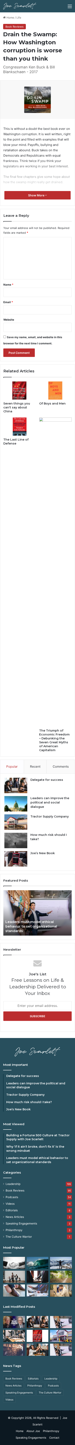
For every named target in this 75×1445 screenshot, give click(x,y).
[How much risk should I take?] (15, 840)
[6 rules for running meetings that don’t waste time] (14, 1336)
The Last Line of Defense (16, 441)
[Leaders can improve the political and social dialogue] (15, 804)
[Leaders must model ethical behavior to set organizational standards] (61, 1322)
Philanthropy (14, 1230)
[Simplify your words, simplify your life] (61, 1350)
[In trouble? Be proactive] (61, 1290)
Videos (10, 1203)
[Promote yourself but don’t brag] (61, 1263)
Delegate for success (46, 780)
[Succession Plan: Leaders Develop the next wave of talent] (38, 1263)
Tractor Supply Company (49, 816)
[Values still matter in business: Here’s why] (61, 1277)
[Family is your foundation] (14, 1277)
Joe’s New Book (42, 853)
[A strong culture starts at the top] (38, 1350)
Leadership (13, 1184)
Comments (61, 766)
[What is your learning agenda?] (14, 1350)
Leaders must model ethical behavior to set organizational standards (31, 926)
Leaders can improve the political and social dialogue (49, 802)
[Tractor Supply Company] (15, 822)
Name (8, 284)
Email (8, 302)
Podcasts (12, 1197)
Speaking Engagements (21, 1223)
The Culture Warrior (19, 1236)
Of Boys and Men (52, 403)
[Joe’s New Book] (15, 859)
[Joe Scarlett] (19, 6)
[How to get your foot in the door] (14, 1290)
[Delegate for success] (15, 785)
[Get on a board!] (38, 1290)
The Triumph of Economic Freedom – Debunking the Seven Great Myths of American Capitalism (54, 740)
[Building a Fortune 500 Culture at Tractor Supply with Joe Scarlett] (14, 1322)
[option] (37, 913)
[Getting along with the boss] (38, 1277)
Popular (12, 766)
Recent (35, 766)
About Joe (33, 1431)
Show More (36, 195)
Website (8, 319)
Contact (54, 1437)
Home (10, 17)
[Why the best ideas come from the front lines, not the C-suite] (61, 1336)
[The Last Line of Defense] (19, 427)
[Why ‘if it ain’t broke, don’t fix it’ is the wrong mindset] (38, 1322)
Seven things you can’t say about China (16, 407)
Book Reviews (14, 26)
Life (18, 17)
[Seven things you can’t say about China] (19, 390)
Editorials (12, 1210)
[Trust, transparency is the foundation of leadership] (14, 1263)
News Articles (15, 1217)
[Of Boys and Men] (55, 390)
